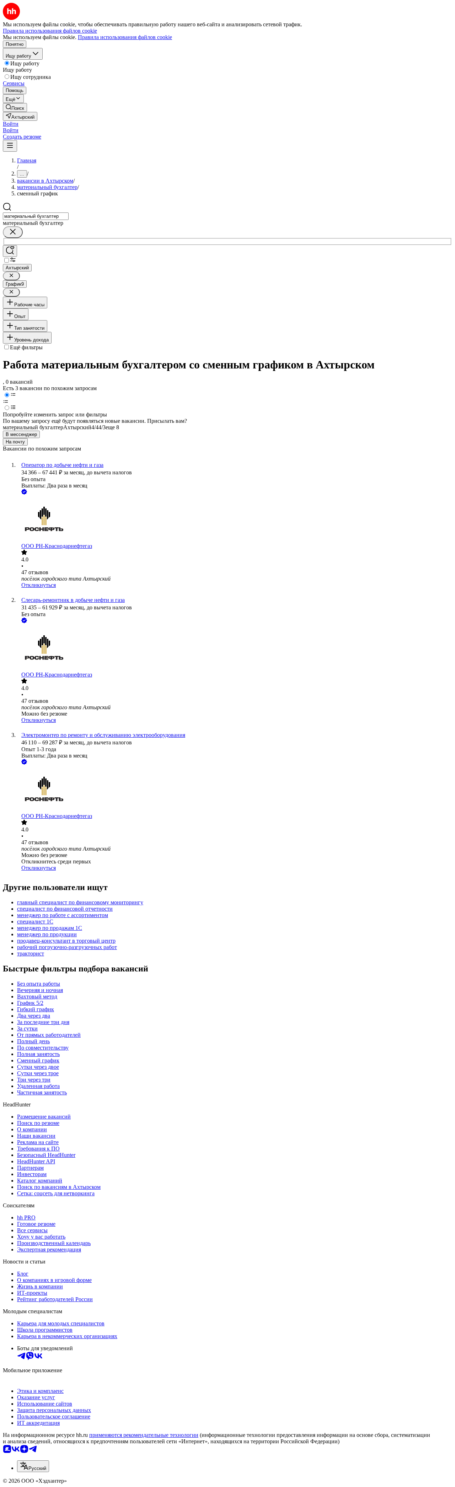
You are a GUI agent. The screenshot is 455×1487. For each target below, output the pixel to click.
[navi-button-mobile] (10, 146)
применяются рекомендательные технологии (143, 1435)
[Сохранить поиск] (10, 251)
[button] (10, 124)
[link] (15, 107)
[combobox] (36, 216)
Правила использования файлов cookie (125, 37)
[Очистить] (13, 232)
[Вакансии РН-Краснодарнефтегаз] (234, 519)
